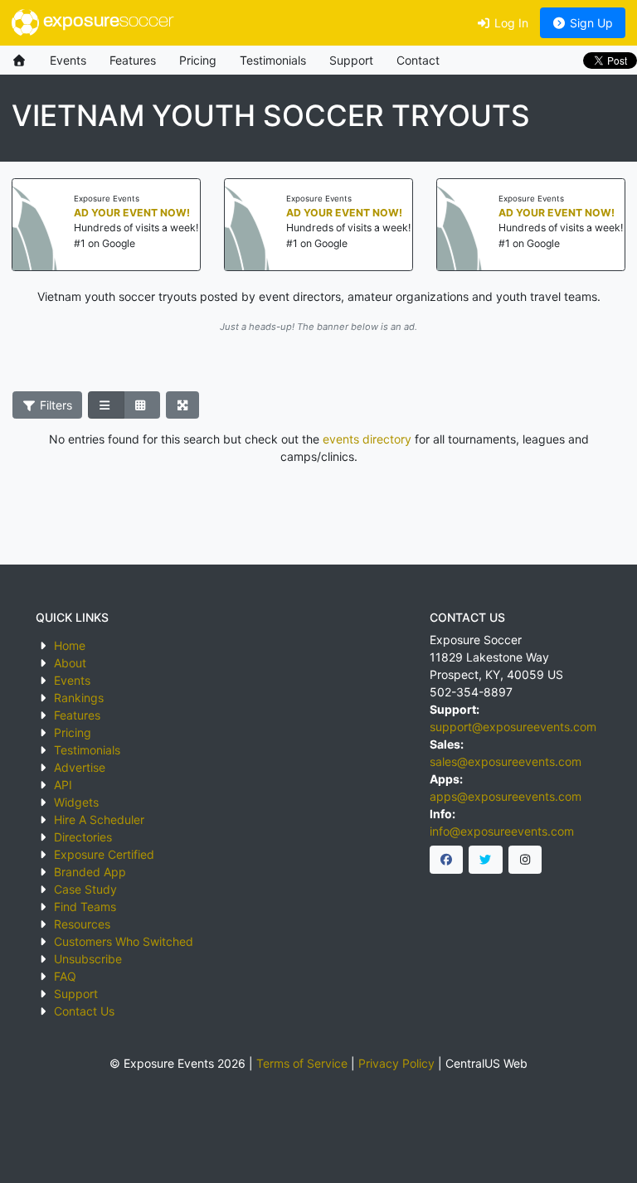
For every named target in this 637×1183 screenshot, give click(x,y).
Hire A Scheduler (99, 819)
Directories (83, 837)
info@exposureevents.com (502, 831)
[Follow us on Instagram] (525, 860)
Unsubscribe (88, 959)
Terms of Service (302, 1063)
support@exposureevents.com (513, 727)
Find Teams (85, 906)
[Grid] (142, 405)
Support (351, 60)
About (70, 663)
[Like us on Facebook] (447, 860)
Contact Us (84, 1011)
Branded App (90, 872)
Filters (54, 405)
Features (132, 60)
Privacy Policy (396, 1063)
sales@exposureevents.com (505, 761)
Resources (82, 924)
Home (69, 645)
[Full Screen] (183, 405)
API (63, 785)
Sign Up (589, 23)
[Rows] (106, 405)
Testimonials (273, 60)
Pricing (197, 60)
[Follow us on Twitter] (486, 860)
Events (68, 60)
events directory (367, 439)
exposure (106, 22)
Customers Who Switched (123, 941)
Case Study (85, 889)
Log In (509, 23)
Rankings (79, 698)
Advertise (79, 767)
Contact (418, 60)
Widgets (76, 802)
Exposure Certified (104, 854)
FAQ (65, 976)
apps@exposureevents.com (505, 796)
